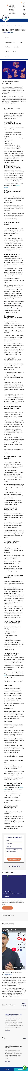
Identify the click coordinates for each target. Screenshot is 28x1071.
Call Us (7, 1069)
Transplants (9, 25)
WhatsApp (21, 1069)
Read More (8, 1030)
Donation (16, 47)
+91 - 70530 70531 (14, 866)
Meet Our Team (7, 908)
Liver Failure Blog (11, 1052)
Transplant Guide (10, 42)
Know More (7, 896)
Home (3, 25)
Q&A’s (7, 51)
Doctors (21, 42)
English (6, 1052)
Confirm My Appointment (14, 859)
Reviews (7, 47)
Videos (7, 56)
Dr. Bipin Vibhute (9, 1018)
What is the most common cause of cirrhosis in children (13, 1015)
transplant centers (8, 308)
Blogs (14, 51)
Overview (7, 38)
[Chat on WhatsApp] (25, 1068)
